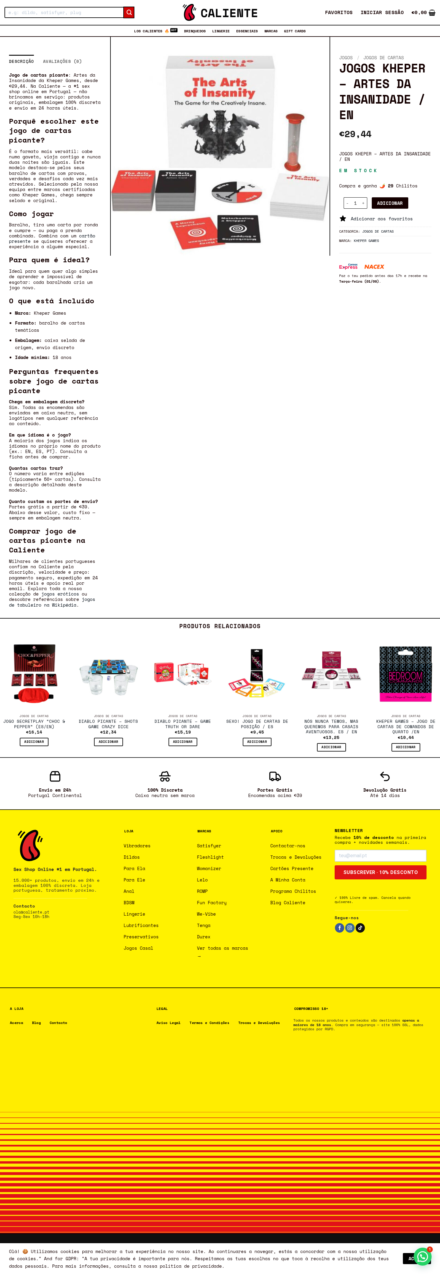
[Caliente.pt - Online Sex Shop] (220, 12)
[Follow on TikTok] (360, 928)
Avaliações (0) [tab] (62, 61)
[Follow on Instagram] (349, 928)
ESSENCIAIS (247, 31)
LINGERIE (221, 31)
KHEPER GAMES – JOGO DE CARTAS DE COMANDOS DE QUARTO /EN (406, 727)
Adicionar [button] (34, 741)
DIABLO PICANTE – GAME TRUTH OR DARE (182, 724)
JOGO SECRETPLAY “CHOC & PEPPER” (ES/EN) (34, 724)
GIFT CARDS (295, 31)
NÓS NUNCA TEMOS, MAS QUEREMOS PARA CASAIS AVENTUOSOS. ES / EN (331, 727)
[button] (382, 12)
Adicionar (390, 203)
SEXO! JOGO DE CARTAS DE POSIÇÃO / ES (257, 724)
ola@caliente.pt (31, 912)
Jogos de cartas (383, 57)
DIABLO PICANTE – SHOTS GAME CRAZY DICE (108, 724)
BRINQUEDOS (195, 31)
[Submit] (128, 13)
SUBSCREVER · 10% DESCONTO (380, 872)
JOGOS (346, 57)
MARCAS (271, 31)
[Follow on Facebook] (339, 928)
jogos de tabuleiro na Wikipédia (52, 602)
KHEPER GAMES (366, 240)
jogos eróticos (60, 593)
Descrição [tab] (21, 61)
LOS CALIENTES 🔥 (151, 31)
